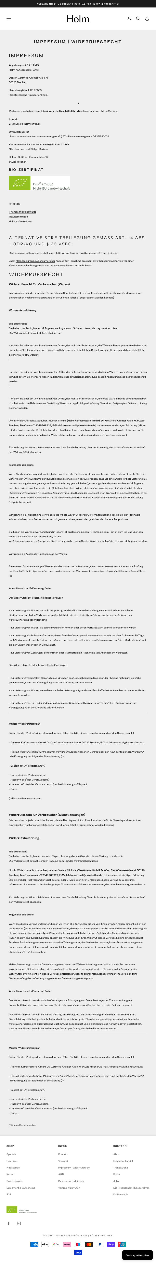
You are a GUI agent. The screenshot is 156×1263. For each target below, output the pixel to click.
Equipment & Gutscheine (20, 1187)
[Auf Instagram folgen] (19, 1223)
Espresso (11, 1161)
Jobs (116, 1181)
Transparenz (120, 1167)
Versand (63, 1161)
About (116, 1154)
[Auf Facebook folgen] (8, 1223)
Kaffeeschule (120, 1194)
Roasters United (18, 216)
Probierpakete (14, 1181)
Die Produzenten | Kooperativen (131, 1187)
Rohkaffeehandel (123, 1161)
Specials (11, 1154)
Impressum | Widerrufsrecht (74, 1167)
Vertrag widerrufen (69, 1187)
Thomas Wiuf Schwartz (22, 211)
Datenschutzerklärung (71, 1181)
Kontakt (62, 1154)
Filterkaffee (13, 1167)
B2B (8, 1194)
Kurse (9, 1174)
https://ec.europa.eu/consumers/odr (35, 261)
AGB (61, 1174)
